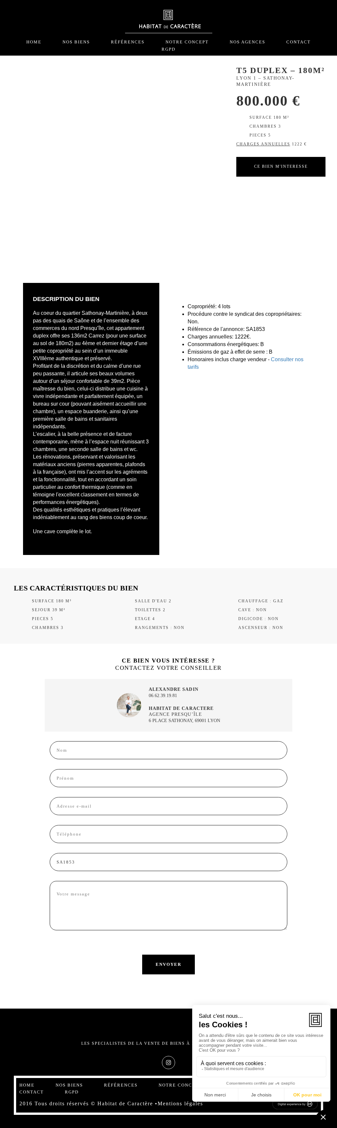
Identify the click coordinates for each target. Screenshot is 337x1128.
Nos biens (76, 41)
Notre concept (187, 41)
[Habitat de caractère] (168, 20)
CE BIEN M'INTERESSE (281, 166)
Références (127, 41)
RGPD (168, 49)
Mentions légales (180, 1103)
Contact (298, 41)
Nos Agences (247, 41)
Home (33, 41)
